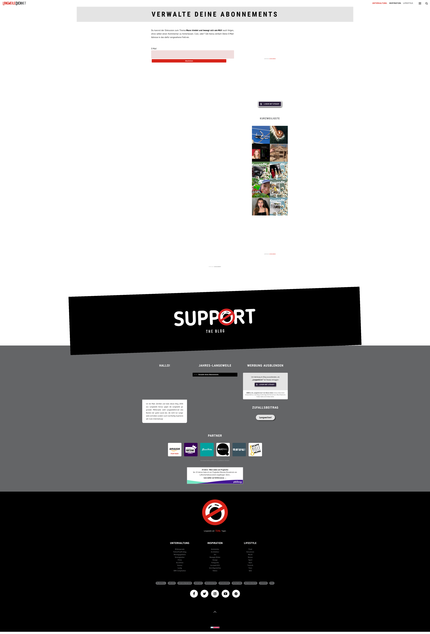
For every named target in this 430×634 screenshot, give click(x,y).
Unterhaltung (179, 543)
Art (215, 554)
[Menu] (420, 3)
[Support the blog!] (215, 321)
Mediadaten (211, 583)
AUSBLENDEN (272, 58)
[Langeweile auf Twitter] (204, 593)
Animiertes (215, 549)
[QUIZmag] (223, 449)
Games (179, 565)
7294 (218, 530)
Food (250, 549)
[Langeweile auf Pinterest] (236, 593)
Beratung (237, 583)
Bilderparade (179, 549)
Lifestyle (250, 543)
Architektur (215, 552)
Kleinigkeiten (180, 557)
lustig (180, 568)
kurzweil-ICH (215, 565)
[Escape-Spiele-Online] (255, 449)
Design (215, 560)
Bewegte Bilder (215, 557)
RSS (272, 583)
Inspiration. (395, 3)
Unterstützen (184, 583)
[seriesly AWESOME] (191, 449)
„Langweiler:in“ (257, 380)
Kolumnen (250, 552)
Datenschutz (250, 583)
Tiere (250, 568)
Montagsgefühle (180, 554)
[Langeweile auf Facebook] (194, 593)
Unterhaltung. (380, 3)
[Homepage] (16, 3)
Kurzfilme (179, 563)
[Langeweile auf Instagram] (215, 593)
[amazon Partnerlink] (174, 449)
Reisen (250, 557)
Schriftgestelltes (215, 568)
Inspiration (215, 543)
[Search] (426, 3)
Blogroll (161, 583)
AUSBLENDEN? (217, 266)
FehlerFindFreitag (179, 552)
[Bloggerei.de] (215, 627)
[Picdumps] (239, 449)
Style (250, 563)
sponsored (224, 583)
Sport (250, 560)
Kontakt (198, 583)
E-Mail (154, 48)
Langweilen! (265, 417)
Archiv (172, 583)
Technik (250, 565)
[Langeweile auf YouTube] (225, 593)
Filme (180, 560)
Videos (215, 571)
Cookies (263, 583)
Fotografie (215, 563)
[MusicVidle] (207, 449)
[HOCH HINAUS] (215, 612)
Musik (250, 554)
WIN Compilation (180, 571)
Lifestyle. (408, 3)
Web (250, 571)
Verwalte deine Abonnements (215, 14)
